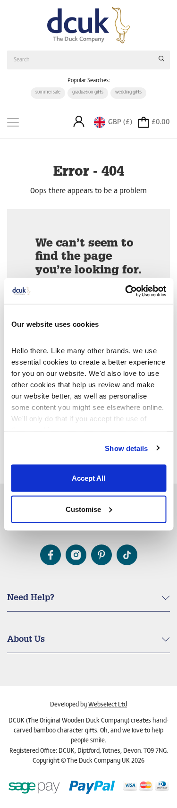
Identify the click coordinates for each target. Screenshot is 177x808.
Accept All (88, 478)
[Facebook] (50, 554)
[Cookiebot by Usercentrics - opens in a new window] (126, 291)
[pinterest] (101, 554)
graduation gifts (87, 92)
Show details (126, 448)
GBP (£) (120, 122)
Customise (83, 509)
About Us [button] (26, 640)
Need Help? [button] (30, 598)
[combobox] (88, 59)
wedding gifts (128, 92)
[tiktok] (127, 554)
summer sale (47, 92)
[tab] (88, 603)
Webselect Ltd (107, 705)
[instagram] (76, 554)
